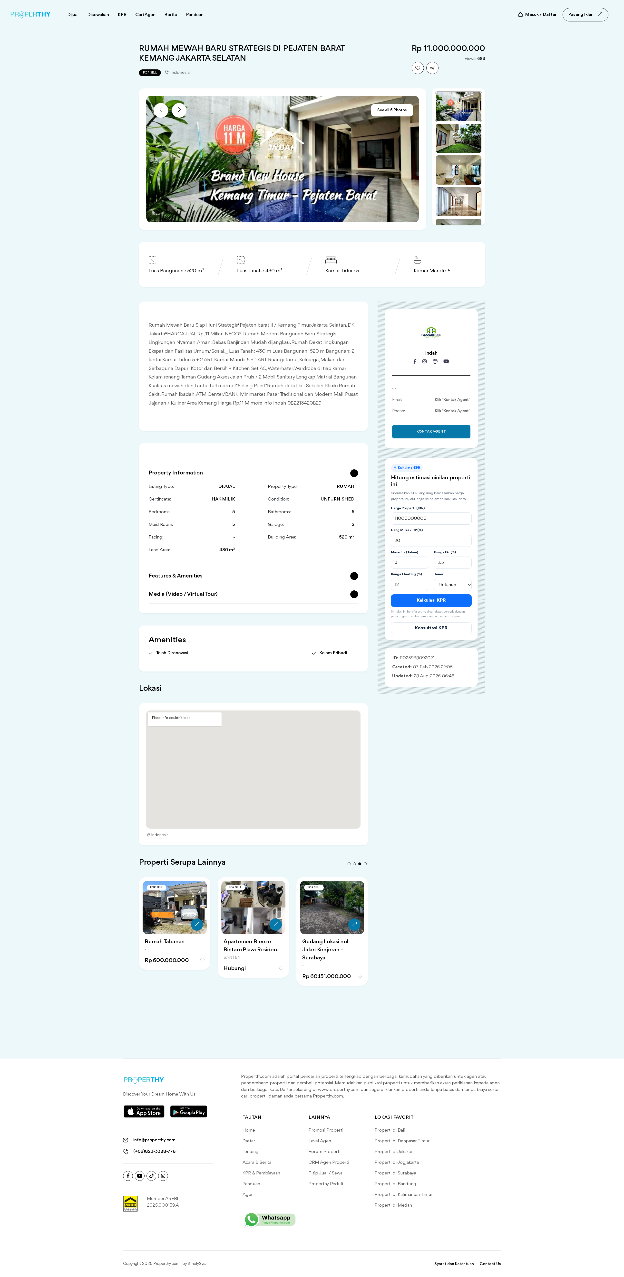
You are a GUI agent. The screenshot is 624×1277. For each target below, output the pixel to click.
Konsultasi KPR (431, 628)
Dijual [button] (72, 14)
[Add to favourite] (418, 68)
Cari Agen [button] (145, 14)
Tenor (439, 574)
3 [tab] (359, 863)
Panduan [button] (195, 14)
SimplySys (196, 1264)
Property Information (176, 473)
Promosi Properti (326, 1130)
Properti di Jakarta (393, 1151)
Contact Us (490, 1264)
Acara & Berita (257, 1162)
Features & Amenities (176, 576)
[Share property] (432, 68)
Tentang (251, 1151)
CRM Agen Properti (329, 1162)
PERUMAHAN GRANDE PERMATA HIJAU (332, 946)
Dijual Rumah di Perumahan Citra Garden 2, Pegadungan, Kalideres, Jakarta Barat (252, 954)
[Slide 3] (458, 170)
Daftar (249, 1141)
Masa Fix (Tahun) (404, 552)
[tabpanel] (174, 937)
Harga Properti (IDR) (408, 508)
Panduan (251, 1184)
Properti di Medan (393, 1205)
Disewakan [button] (98, 14)
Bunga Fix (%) (445, 552)
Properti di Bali (390, 1130)
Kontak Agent (431, 432)
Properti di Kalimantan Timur (404, 1194)
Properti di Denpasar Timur (402, 1141)
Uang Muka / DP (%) (407, 530)
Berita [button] (170, 14)
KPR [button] (122, 14)
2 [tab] (354, 863)
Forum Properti (324, 1151)
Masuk (541, 14)
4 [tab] (365, 863)
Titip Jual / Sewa (325, 1173)
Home (249, 1130)
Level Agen (320, 1141)
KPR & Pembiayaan (261, 1173)
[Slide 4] (458, 201)
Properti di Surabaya (395, 1173)
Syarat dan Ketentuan (454, 1264)
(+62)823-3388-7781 (155, 1151)
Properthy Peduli (326, 1184)
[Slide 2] (458, 138)
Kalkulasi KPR (431, 600)
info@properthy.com (154, 1140)
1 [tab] (349, 863)
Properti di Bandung (395, 1184)
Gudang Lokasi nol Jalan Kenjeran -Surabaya (168, 950)
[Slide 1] (458, 106)
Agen (248, 1194)
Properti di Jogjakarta (397, 1162)
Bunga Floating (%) (406, 574)
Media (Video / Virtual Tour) (183, 594)
